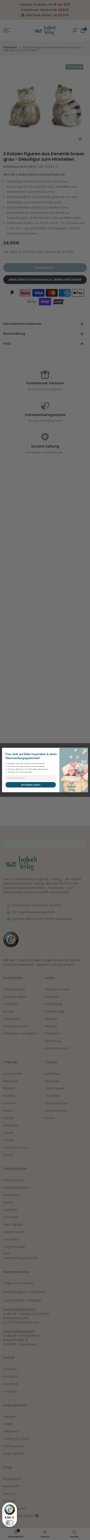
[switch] (10, 1522)
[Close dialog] (85, 750)
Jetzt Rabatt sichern (30, 785)
